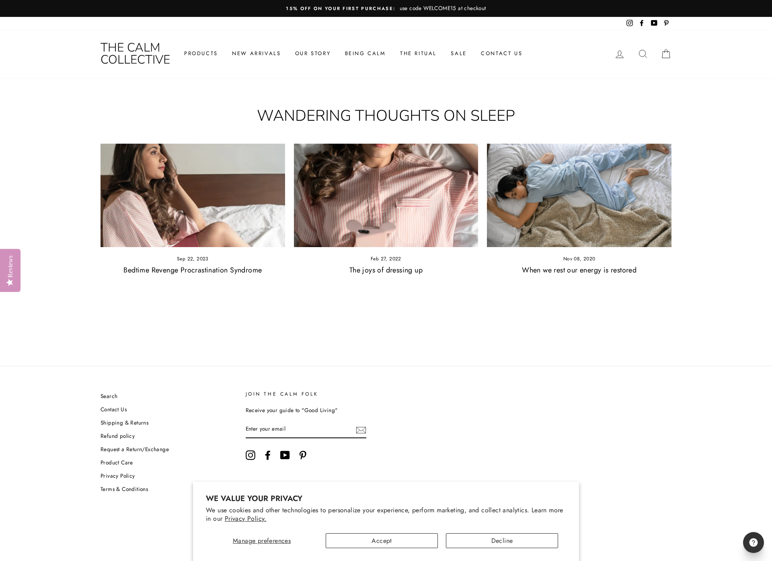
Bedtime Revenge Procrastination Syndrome (192, 270)
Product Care (117, 462)
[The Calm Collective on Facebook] (268, 455)
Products (201, 53)
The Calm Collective (135, 53)
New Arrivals (256, 53)
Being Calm (365, 53)
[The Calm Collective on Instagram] (250, 455)
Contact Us (501, 53)
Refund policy (118, 436)
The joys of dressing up (386, 270)
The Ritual (418, 53)
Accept (382, 540)
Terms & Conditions (124, 489)
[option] (386, 8)
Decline (502, 540)
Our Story (313, 53)
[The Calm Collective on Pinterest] (303, 455)
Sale (458, 53)
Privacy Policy (118, 476)
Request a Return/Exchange (135, 449)
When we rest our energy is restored (579, 270)
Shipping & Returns (124, 423)
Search (109, 396)
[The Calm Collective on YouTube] (285, 455)
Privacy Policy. (246, 518)
